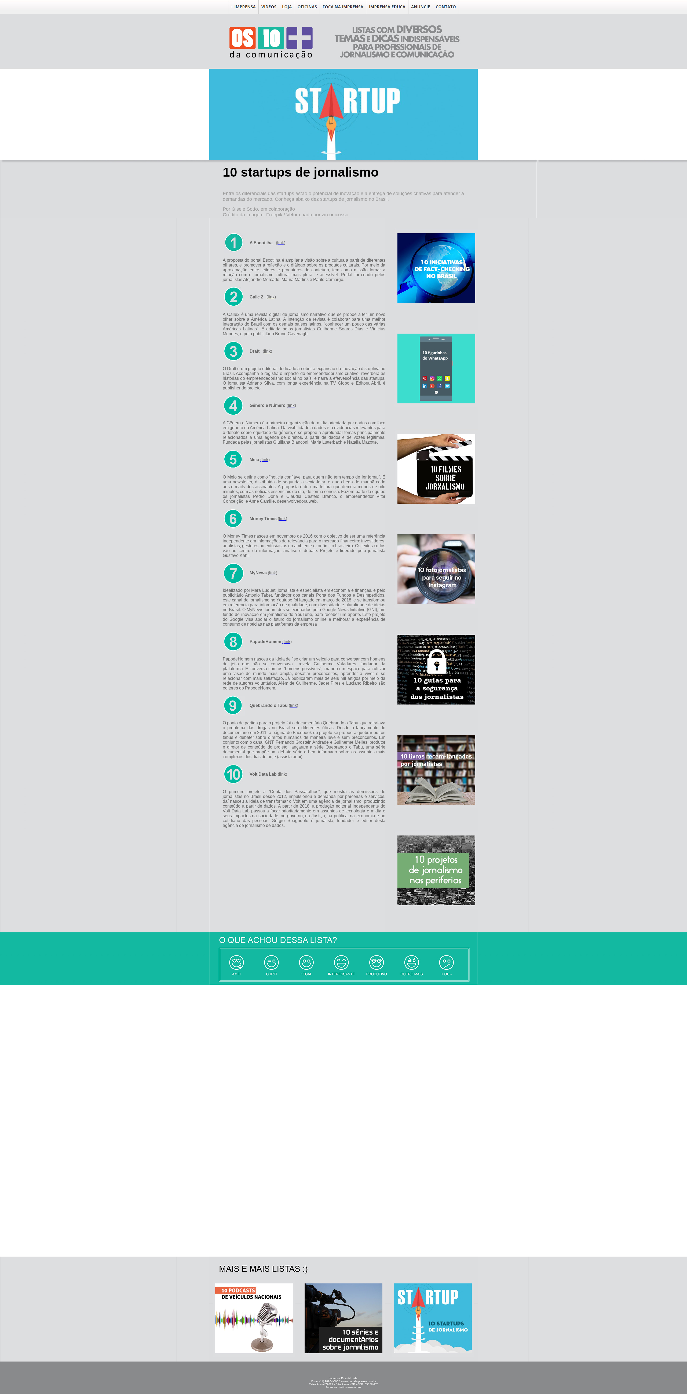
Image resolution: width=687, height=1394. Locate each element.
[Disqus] (343, 1052)
